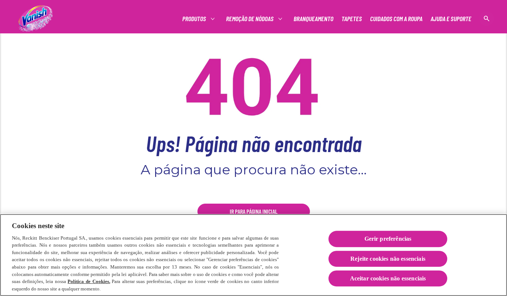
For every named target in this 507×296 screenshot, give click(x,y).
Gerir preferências (388, 239)
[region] (253, 255)
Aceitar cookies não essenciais (388, 278)
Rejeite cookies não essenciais (387, 259)
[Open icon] (486, 18)
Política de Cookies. (89, 281)
